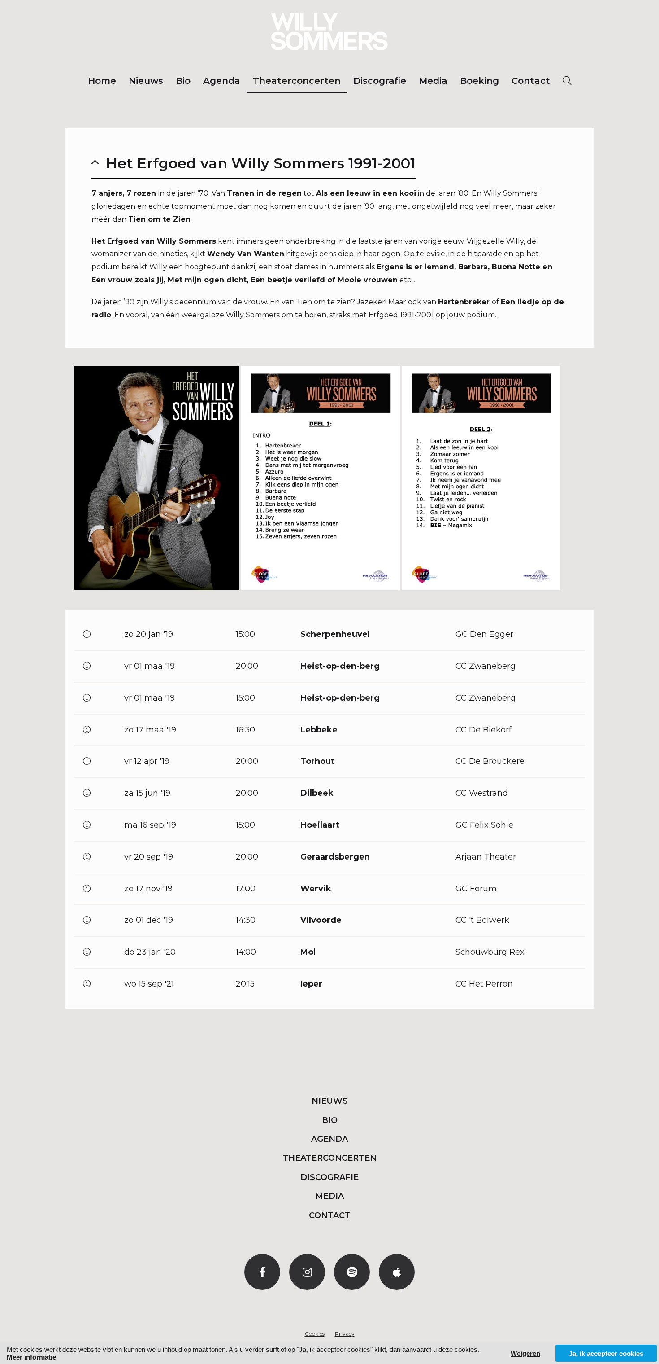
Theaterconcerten (297, 80)
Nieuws (146, 80)
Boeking (479, 80)
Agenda (221, 80)
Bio (183, 80)
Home (102, 80)
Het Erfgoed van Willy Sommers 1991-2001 (261, 163)
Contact (531, 80)
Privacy (345, 1333)
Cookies (315, 1333)
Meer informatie (31, 1357)
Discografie (379, 80)
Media (433, 80)
